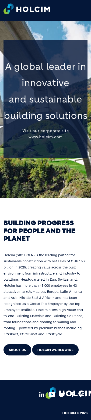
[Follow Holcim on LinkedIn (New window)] (41, 394)
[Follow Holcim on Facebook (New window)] (72, 394)
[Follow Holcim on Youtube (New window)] (52, 394)
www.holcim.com (45, 136)
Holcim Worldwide (55, 350)
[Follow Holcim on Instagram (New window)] (83, 394)
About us (17, 350)
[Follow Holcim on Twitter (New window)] (62, 394)
